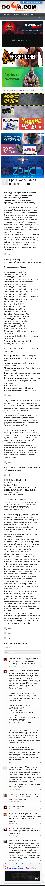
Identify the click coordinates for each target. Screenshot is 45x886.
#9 (41, 860)
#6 (41, 809)
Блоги (24, 14)
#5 (41, 801)
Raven (11, 823)
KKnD (10, 789)
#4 (41, 789)
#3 (41, 762)
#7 (41, 823)
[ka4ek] (4, 181)
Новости (7, 14)
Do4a (10, 666)
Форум (16, 14)
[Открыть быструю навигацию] (42, 90)
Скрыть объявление (39, 863)
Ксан (10, 801)
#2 (41, 666)
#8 (41, 836)
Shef (10, 860)
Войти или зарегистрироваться (31, 2)
